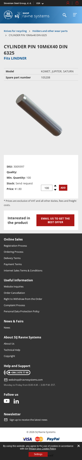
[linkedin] (16, 401)
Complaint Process (14, 305)
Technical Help (12, 350)
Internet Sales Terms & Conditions (23, 270)
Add (63, 187)
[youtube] (7, 401)
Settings (38, 454)
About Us (9, 343)
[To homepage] (32, 15)
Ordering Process (13, 251)
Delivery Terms (12, 258)
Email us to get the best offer (55, 220)
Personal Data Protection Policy (21, 311)
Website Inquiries (13, 286)
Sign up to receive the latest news (28, 419)
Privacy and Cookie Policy (42, 448)
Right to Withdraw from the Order (23, 299)
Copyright (9, 356)
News (7, 327)
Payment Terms (13, 264)
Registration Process (15, 245)
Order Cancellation (14, 293)
